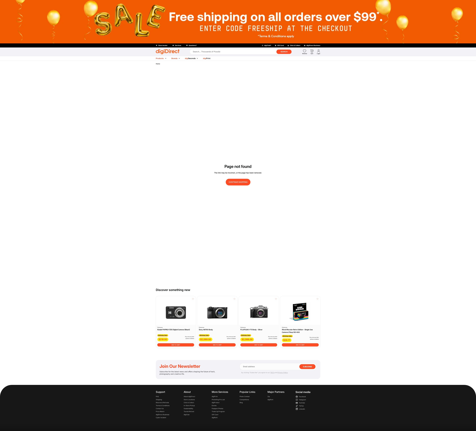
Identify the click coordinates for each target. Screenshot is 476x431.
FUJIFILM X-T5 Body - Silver (251, 330)
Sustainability (188, 408)
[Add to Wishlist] (193, 299)
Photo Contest (244, 396)
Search (284, 52)
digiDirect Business (162, 414)
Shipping (159, 399)
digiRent (214, 417)
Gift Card (215, 414)
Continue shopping (238, 182)
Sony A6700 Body (206, 330)
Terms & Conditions (162, 405)
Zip (269, 396)
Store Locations (189, 399)
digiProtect (215, 402)
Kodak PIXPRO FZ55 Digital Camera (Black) (173, 330)
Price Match (160, 411)
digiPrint (214, 396)
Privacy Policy (283, 372)
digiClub (186, 414)
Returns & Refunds (162, 402)
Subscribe (307, 367)
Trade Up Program (218, 411)
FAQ (157, 396)
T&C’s (272, 372)
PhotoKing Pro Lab (218, 399)
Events (214, 405)
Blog (241, 402)
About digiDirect (189, 396)
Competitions (244, 399)
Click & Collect (189, 402)
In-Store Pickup (189, 405)
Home (158, 64)
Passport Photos (217, 408)
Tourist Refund (189, 411)
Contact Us (160, 408)
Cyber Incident (161, 417)
